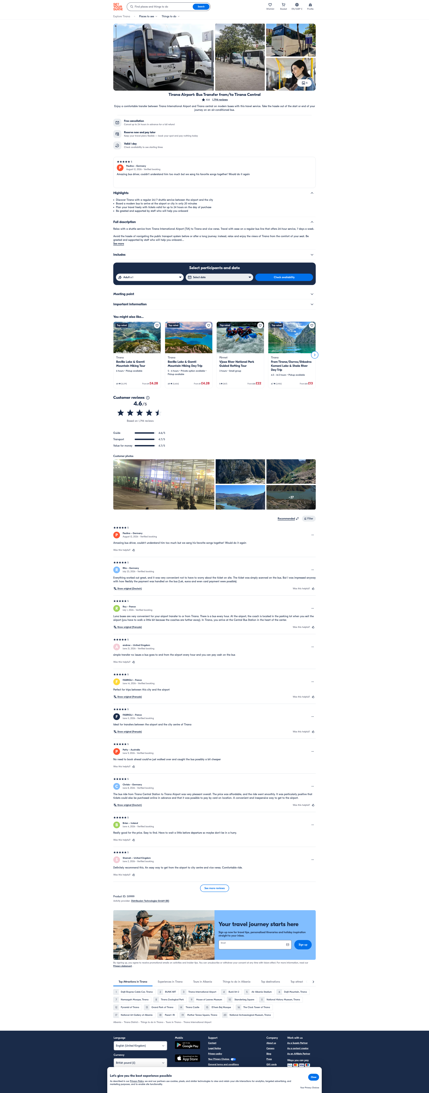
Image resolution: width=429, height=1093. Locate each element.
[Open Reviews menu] (313, 535)
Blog (268, 1053)
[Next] (314, 355)
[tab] (132, 981)
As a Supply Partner (297, 1043)
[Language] (297, 4)
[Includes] (312, 254)
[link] (137, 355)
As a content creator (298, 1048)
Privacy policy (215, 1053)
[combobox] (160, 6)
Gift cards (271, 1064)
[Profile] (310, 4)
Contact (212, 1043)
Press (269, 1059)
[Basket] (283, 4)
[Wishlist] (270, 4)
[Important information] (312, 304)
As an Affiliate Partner (298, 1053)
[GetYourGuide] (118, 6)
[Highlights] (312, 193)
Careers (270, 1048)
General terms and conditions (223, 1064)
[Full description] (312, 222)
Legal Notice (214, 1048)
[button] (214, 100)
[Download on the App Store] (187, 1058)
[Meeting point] (312, 294)
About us (271, 1043)
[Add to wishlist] (157, 325)
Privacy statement (122, 966)
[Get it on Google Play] (187, 1045)
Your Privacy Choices (219, 1059)
